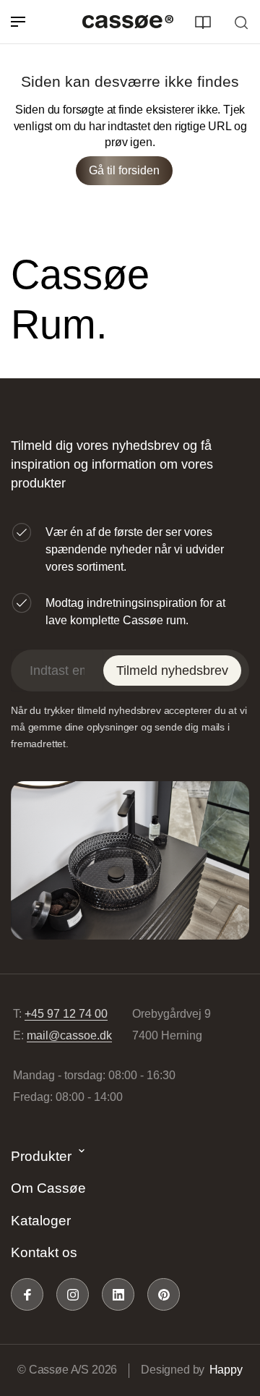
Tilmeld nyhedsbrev (172, 670)
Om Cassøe (48, 1188)
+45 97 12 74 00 (66, 1014)
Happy (226, 1369)
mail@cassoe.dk (69, 1035)
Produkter (41, 1156)
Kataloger (41, 1220)
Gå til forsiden (124, 170)
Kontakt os (44, 1252)
